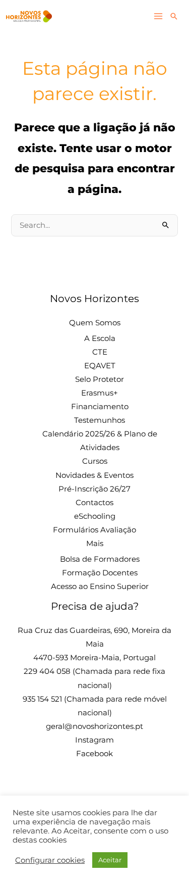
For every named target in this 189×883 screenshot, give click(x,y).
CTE (99, 352)
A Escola (99, 338)
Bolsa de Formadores (100, 559)
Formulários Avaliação (94, 529)
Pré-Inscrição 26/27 (94, 489)
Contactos (94, 502)
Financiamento (100, 406)
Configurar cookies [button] (50, 860)
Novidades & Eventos (94, 475)
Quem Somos (94, 322)
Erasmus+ (99, 393)
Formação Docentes (100, 572)
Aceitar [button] (109, 860)
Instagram (94, 740)
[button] (173, 16)
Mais (94, 543)
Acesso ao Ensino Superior (100, 586)
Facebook (94, 753)
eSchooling (94, 516)
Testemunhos (99, 420)
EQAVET (99, 365)
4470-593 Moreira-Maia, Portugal (94, 657)
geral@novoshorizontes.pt (94, 726)
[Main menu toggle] (158, 16)
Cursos (94, 461)
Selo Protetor (99, 379)
